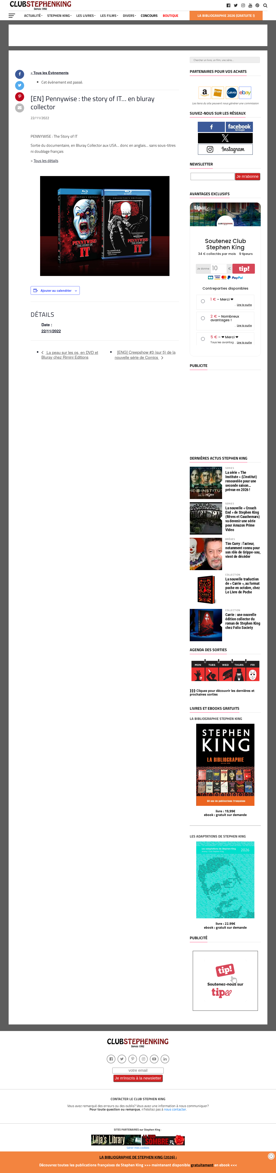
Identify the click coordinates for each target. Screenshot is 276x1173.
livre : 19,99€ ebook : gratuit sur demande (225, 812)
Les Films (108, 15)
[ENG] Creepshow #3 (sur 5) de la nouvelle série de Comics (145, 354)
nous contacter (175, 1109)
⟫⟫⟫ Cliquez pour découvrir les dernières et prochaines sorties (222, 692)
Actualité (32, 15)
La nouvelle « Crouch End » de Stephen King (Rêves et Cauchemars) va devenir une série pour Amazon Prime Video (242, 519)
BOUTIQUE (170, 15)
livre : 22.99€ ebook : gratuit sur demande (225, 925)
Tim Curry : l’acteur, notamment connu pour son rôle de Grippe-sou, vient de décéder (242, 550)
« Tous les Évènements (50, 72)
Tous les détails (46, 161)
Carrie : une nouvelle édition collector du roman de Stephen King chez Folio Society (242, 621)
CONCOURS (149, 15)
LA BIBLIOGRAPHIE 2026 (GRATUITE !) (226, 15)
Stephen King (58, 15)
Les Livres (85, 15)
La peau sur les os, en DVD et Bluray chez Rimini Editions (69, 354)
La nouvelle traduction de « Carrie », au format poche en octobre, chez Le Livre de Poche (242, 585)
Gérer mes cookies (138, 1147)
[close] (271, 1156)
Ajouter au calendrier (56, 290)
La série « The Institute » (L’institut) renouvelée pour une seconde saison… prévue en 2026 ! (241, 481)
